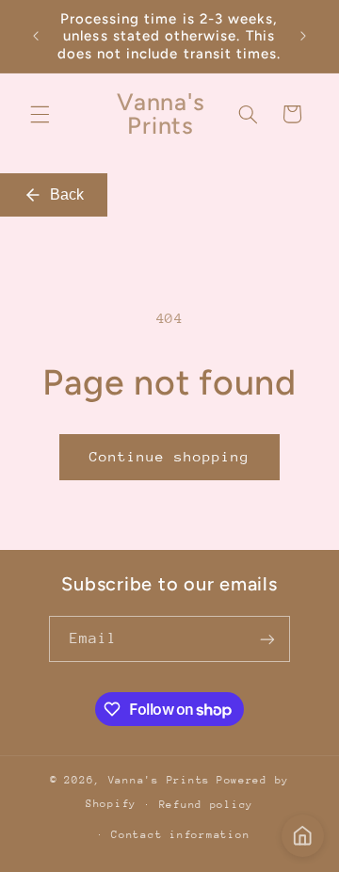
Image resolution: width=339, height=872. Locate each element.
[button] (39, 114)
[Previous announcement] (35, 36)
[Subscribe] (267, 639)
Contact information (180, 835)
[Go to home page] (303, 836)
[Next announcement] (303, 36)
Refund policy (206, 805)
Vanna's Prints (159, 780)
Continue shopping (169, 456)
